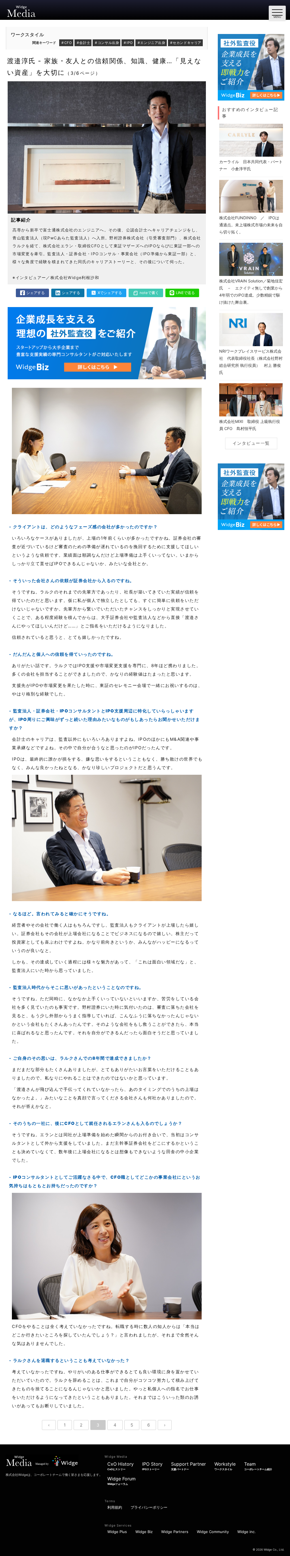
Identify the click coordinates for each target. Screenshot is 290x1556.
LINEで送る (185, 292)
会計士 (84, 43)
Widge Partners (174, 1531)
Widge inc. (246, 1531)
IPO (130, 43)
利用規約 (114, 1507)
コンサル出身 (108, 43)
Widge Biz (144, 1531)
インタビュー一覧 (251, 443)
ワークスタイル (27, 34)
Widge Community (213, 1531)
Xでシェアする (110, 292)
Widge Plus (117, 1531)
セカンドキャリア (187, 43)
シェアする (35, 292)
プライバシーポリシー (149, 1507)
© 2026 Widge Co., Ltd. (268, 1549)
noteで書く (149, 292)
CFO (68, 43)
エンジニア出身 (152, 43)
